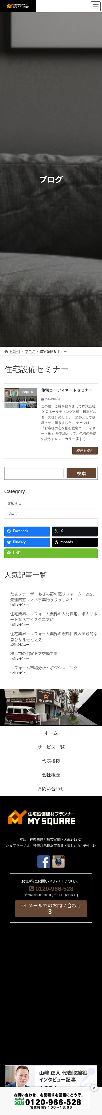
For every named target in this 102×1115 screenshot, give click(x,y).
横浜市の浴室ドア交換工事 (34, 653)
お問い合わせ (51, 788)
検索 (81, 473)
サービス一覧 (51, 747)
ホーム (51, 733)
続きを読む (85, 451)
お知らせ (14, 503)
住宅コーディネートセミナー (67, 390)
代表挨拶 (51, 760)
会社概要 (51, 774)
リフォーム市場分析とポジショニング (44, 667)
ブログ (13, 514)
